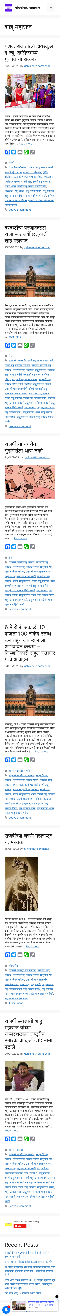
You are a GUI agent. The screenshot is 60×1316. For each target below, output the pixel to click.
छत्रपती (12, 360)
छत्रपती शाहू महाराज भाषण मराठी (20, 576)
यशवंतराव (48, 176)
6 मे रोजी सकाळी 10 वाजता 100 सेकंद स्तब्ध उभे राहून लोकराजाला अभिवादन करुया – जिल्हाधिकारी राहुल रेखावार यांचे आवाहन (30, 643)
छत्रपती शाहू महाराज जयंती (26, 566)
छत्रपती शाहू (19, 370)
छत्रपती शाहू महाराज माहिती (37, 383)
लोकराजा (9, 191)
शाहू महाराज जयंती (13, 195)
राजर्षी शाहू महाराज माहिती (29, 798)
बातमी (11, 162)
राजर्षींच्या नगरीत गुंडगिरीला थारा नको (24, 447)
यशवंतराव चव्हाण (12, 181)
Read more (25, 143)
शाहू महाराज (48, 191)
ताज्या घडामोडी (16, 770)
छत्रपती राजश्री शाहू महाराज (22, 970)
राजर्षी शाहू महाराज (13, 398)
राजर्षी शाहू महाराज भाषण (34, 398)
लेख (10, 355)
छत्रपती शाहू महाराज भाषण (24, 379)
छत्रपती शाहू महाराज (36, 370)
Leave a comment (20, 209)
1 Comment (16, 1003)
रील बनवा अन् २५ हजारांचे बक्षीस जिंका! (23, 1293)
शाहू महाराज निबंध (13, 412)
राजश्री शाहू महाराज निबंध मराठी (20, 590)
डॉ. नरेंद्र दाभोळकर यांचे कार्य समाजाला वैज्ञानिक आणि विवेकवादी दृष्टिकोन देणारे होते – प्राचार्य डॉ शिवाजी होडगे (30, 1271)
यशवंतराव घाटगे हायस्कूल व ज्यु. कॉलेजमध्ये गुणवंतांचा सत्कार (29, 52)
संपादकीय (13, 965)
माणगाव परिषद (35, 176)
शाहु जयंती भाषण (33, 191)
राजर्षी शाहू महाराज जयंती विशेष (31, 186)
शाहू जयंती (36, 984)
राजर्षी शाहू (26, 181)
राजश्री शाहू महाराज (14, 585)
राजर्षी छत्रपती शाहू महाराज (26, 789)
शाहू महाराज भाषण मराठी (16, 599)
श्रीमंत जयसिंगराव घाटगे (34, 195)
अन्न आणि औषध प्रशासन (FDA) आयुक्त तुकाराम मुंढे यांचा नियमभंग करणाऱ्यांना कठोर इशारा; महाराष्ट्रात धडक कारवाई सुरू (30, 1284)
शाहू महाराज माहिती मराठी (16, 998)
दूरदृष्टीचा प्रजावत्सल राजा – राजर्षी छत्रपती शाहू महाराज (26, 234)
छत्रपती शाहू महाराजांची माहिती (19, 388)
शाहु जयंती (19, 191)
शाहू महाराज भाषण (31, 412)
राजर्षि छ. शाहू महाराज (39, 393)
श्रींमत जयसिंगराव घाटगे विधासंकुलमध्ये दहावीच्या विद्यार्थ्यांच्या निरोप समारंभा (29, 200)
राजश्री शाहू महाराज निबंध (29, 402)
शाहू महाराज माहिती (26, 416)
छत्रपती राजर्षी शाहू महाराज (31, 360)
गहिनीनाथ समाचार (27, 7)
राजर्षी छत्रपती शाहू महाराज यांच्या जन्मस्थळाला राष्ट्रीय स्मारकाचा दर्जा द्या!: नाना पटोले (28, 1034)
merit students (32, 172)
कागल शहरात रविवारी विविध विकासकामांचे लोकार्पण (28, 1261)
